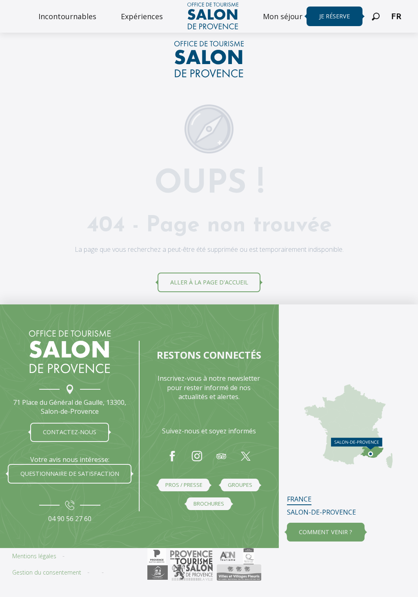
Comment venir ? (325, 532)
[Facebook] (172, 460)
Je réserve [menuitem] (334, 16)
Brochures (208, 503)
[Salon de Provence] (70, 352)
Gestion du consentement (46, 572)
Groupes (240, 484)
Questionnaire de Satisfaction (69, 473)
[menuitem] (67, 16)
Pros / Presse (183, 484)
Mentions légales (34, 556)
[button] (376, 16)
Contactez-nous (69, 432)
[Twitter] (246, 460)
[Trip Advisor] (221, 460)
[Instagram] (197, 460)
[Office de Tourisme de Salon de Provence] (209, 60)
